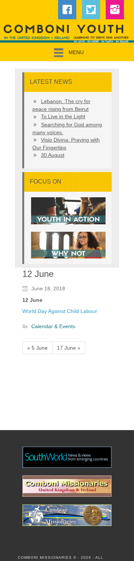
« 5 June (37, 348)
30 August (52, 155)
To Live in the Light (63, 116)
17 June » (68, 348)
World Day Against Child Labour (59, 311)
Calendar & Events (53, 327)
